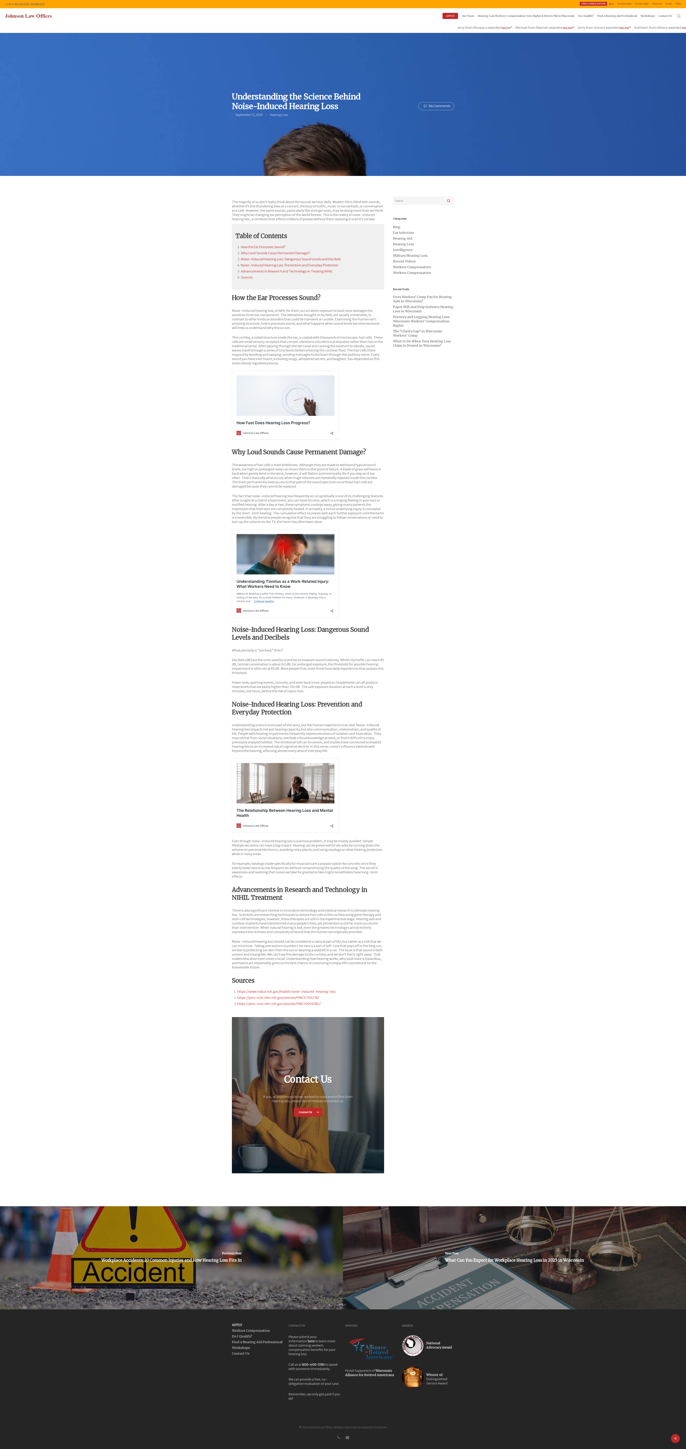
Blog (396, 227)
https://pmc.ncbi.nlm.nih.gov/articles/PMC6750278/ (278, 998)
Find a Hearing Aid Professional (257, 1342)
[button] (308, 1112)
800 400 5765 (22, 4)
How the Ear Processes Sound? (263, 247)
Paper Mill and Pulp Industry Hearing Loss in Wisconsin (423, 309)
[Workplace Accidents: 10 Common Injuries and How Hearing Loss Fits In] (171, 1257)
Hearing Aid (402, 238)
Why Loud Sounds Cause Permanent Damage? (275, 253)
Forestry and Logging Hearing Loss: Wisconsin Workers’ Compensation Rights (421, 321)
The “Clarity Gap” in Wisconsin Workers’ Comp (417, 333)
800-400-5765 (313, 1364)
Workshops (241, 1348)
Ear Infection (403, 233)
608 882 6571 (38, 4)
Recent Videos (404, 261)
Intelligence (403, 250)
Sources (247, 277)
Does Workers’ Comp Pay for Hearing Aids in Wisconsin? (422, 299)
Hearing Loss (279, 115)
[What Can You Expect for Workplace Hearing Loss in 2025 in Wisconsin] (514, 1257)
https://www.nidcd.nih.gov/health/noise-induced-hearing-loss (286, 992)
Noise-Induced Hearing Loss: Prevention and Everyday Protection (290, 265)
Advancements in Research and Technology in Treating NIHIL (287, 271)
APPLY (237, 1325)
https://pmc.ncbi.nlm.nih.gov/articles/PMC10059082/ (279, 1004)
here (311, 1341)
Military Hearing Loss (410, 256)
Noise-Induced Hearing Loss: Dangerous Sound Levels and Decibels (291, 259)
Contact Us (240, 1353)
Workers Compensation (412, 267)
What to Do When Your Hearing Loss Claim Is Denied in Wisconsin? (422, 343)
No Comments (439, 106)
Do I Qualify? (242, 1336)
